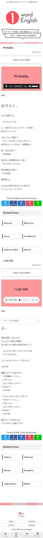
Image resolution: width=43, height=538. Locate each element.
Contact (11, 525)
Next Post (21, 495)
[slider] (35, 86)
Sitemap (32, 525)
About (11, 521)
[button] (38, 321)
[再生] (6, 86)
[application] (21, 86)
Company (31, 521)
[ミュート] (30, 86)
